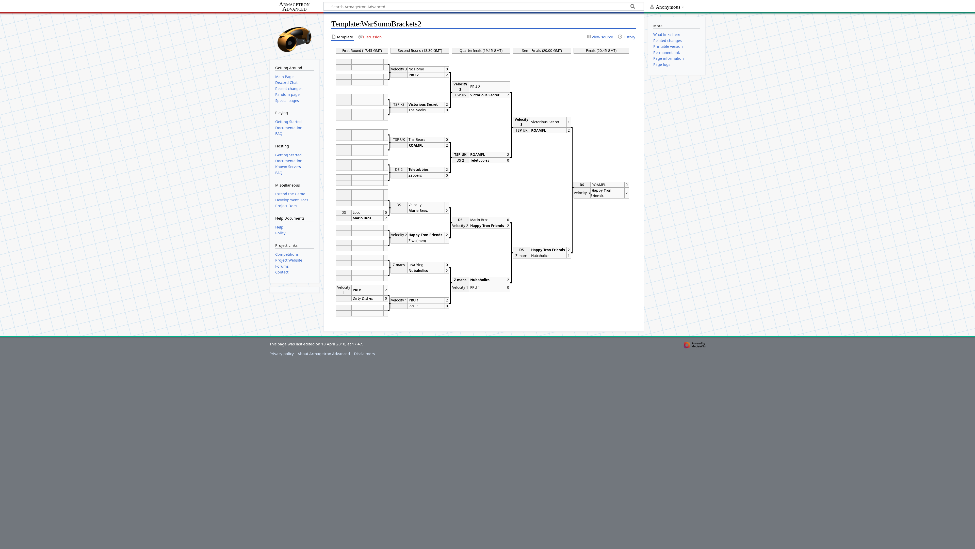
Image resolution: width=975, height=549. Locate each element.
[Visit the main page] (294, 35)
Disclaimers (364, 353)
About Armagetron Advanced (324, 353)
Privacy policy (281, 353)
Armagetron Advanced (294, 6)
